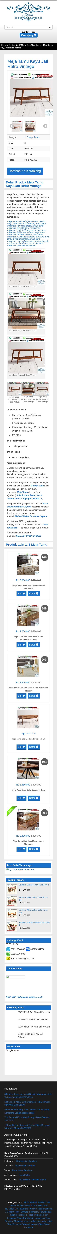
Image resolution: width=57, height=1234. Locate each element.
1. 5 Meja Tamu (33, 45)
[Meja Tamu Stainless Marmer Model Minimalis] (28, 564)
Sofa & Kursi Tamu (26, 495)
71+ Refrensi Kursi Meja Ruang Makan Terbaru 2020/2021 (26, 1119)
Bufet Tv (37, 498)
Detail (32, 593)
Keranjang (27, 35)
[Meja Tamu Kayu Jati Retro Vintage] (32, 95)
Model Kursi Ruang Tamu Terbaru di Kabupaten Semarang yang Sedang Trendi (26, 1111)
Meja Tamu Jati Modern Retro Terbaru (28, 739)
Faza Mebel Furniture (25, 1165)
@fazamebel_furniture (26, 1161)
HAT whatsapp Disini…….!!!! (28, 997)
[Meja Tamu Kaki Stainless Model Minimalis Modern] (28, 666)
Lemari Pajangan (23, 498)
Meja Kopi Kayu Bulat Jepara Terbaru (28, 790)
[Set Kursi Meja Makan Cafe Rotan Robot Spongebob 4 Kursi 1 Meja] (12, 901)
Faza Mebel (25, 1175)
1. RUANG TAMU (16, 45)
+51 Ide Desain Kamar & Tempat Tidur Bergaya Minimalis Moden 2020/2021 (26, 1126)
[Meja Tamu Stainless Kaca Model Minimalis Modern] (28, 615)
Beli (20, 593)
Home (3, 45)
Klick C (9, 997)
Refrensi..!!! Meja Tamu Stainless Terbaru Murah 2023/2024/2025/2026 (27, 1103)
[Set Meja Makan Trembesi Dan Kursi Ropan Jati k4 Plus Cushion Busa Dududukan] (12, 926)
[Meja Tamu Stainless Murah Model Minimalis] (28, 819)
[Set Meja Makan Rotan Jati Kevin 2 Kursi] (12, 889)
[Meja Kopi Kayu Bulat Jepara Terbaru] (28, 768)
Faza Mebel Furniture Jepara (32, 1179)
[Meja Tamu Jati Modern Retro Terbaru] (28, 717)
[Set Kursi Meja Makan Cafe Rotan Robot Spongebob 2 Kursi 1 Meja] (12, 913)
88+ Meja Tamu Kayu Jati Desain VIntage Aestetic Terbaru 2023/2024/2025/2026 (28, 1095)
